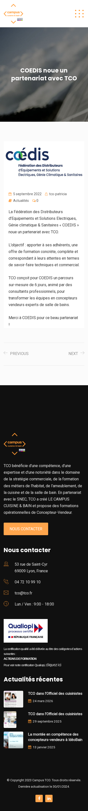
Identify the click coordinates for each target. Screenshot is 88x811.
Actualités (21, 201)
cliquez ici (53, 665)
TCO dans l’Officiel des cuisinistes (55, 693)
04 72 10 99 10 (28, 582)
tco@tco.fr (23, 593)
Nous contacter (26, 529)
